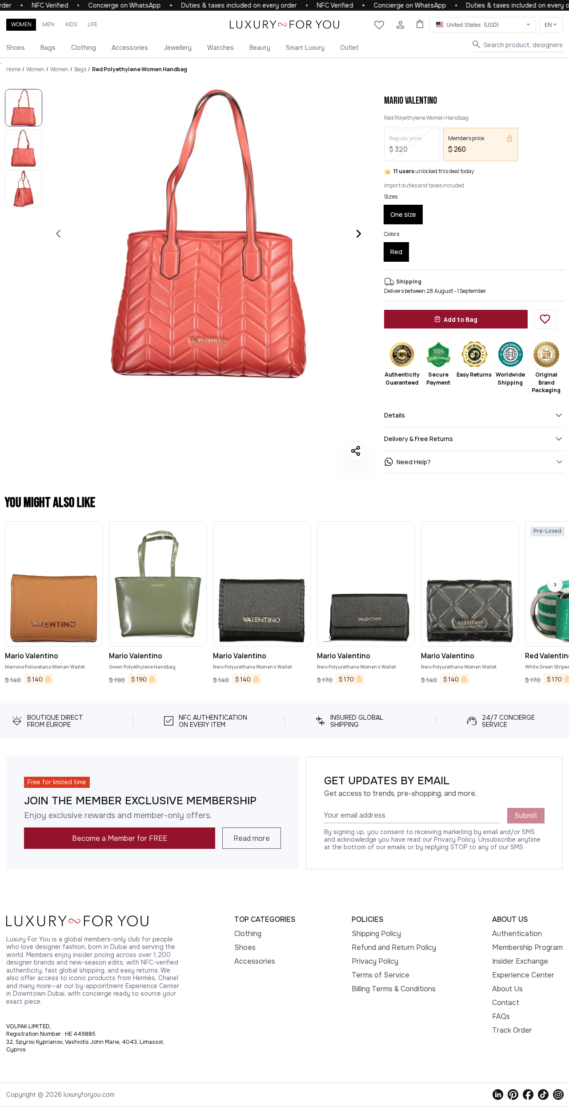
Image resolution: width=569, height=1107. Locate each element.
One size (403, 214)
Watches (220, 48)
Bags (48, 48)
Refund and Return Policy (394, 947)
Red (396, 251)
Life (92, 24)
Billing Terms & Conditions (394, 988)
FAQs (501, 1016)
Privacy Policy (375, 961)
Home (13, 69)
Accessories (130, 48)
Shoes (15, 48)
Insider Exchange (520, 961)
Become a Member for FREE (119, 838)
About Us (507, 988)
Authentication (517, 933)
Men (48, 24)
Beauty (259, 48)
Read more (251, 838)
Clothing (83, 48)
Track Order (512, 1030)
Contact (505, 1002)
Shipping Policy (376, 933)
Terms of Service (380, 975)
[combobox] (482, 24)
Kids (71, 24)
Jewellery (178, 48)
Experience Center (523, 975)
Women (21, 24)
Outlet (349, 48)
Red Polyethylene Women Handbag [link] (139, 69)
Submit (525, 815)
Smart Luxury (305, 48)
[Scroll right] (555, 584)
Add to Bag (460, 319)
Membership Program (527, 947)
